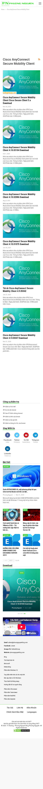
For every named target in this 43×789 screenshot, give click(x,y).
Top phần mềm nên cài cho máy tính (14, 674)
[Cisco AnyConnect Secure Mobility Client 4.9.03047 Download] (21, 320)
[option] (21, 590)
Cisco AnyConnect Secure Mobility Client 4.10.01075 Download (19, 243)
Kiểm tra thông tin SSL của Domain (14, 423)
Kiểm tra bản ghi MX (10, 420)
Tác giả (10, 708)
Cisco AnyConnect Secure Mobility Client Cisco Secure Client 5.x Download (19, 100)
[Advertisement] (21, 34)
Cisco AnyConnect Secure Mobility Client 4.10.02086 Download (19, 195)
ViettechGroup (15, 649)
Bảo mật (6, 466)
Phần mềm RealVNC (9, 696)
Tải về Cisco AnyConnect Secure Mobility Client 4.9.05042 (18, 289)
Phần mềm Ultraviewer (10, 689)
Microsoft (7, 663)
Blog (25, 510)
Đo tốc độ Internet (9, 410)
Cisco (21, 572)
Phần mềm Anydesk (9, 699)
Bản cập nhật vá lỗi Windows (12, 678)
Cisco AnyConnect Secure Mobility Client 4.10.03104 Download (19, 149)
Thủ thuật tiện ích (9, 660)
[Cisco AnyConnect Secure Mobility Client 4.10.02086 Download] (21, 179)
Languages (32, 712)
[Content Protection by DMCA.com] (21, 730)
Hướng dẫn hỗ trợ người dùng (13, 684)
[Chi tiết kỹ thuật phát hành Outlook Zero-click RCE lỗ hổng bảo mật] (31, 540)
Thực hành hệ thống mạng (11, 681)
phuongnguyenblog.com (17, 652)
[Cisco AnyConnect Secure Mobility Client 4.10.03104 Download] (21, 132)
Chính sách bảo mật (14, 712)
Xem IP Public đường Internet (12, 413)
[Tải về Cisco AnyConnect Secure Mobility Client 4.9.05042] (21, 273)
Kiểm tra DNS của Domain (11, 416)
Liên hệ (20, 708)
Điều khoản (31, 708)
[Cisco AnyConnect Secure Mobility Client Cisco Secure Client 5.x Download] (21, 82)
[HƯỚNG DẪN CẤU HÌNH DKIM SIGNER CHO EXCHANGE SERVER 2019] (11, 540)
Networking (7, 667)
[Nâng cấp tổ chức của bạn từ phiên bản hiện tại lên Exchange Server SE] (31, 515)
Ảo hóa (6, 510)
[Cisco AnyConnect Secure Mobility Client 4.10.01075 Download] (21, 226)
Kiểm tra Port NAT (9, 406)
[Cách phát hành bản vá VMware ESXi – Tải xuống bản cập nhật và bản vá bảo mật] (11, 515)
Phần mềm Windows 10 (11, 670)
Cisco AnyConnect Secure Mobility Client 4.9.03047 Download (19, 336)
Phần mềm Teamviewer (10, 692)
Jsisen (13, 646)
